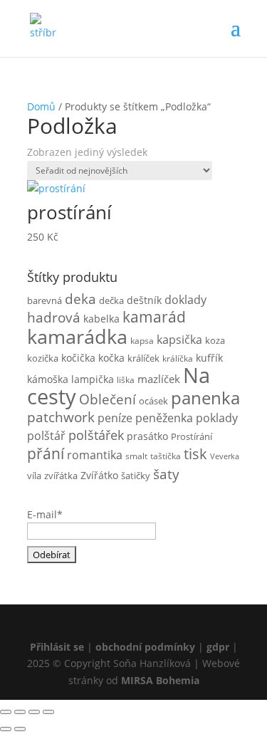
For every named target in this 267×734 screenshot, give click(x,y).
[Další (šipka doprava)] (20, 729)
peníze (115, 418)
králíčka (177, 358)
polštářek (96, 435)
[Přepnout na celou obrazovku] (20, 712)
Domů (41, 106)
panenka (205, 398)
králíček (143, 358)
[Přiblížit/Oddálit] (5, 712)
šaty (166, 474)
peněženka (164, 418)
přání (45, 453)
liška (126, 379)
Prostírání (191, 436)
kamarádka (77, 336)
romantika (94, 455)
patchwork (61, 417)
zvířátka (61, 475)
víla (34, 475)
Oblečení (107, 399)
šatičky (135, 475)
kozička (42, 358)
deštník (144, 300)
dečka (111, 300)
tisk (195, 453)
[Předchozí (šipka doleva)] (5, 729)
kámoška (47, 379)
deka (80, 299)
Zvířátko (99, 475)
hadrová (53, 317)
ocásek (153, 400)
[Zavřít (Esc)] (48, 712)
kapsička (179, 339)
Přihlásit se (57, 647)
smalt (136, 455)
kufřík (209, 358)
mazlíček (158, 379)
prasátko (147, 436)
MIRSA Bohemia (160, 680)
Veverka (224, 456)
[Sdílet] (34, 712)
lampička (92, 379)
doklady (185, 300)
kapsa (142, 340)
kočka (111, 358)
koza (215, 340)
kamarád (154, 317)
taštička (165, 455)
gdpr (217, 647)
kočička (78, 358)
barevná (44, 300)
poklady (217, 418)
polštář (46, 436)
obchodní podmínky (146, 647)
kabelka (101, 319)
